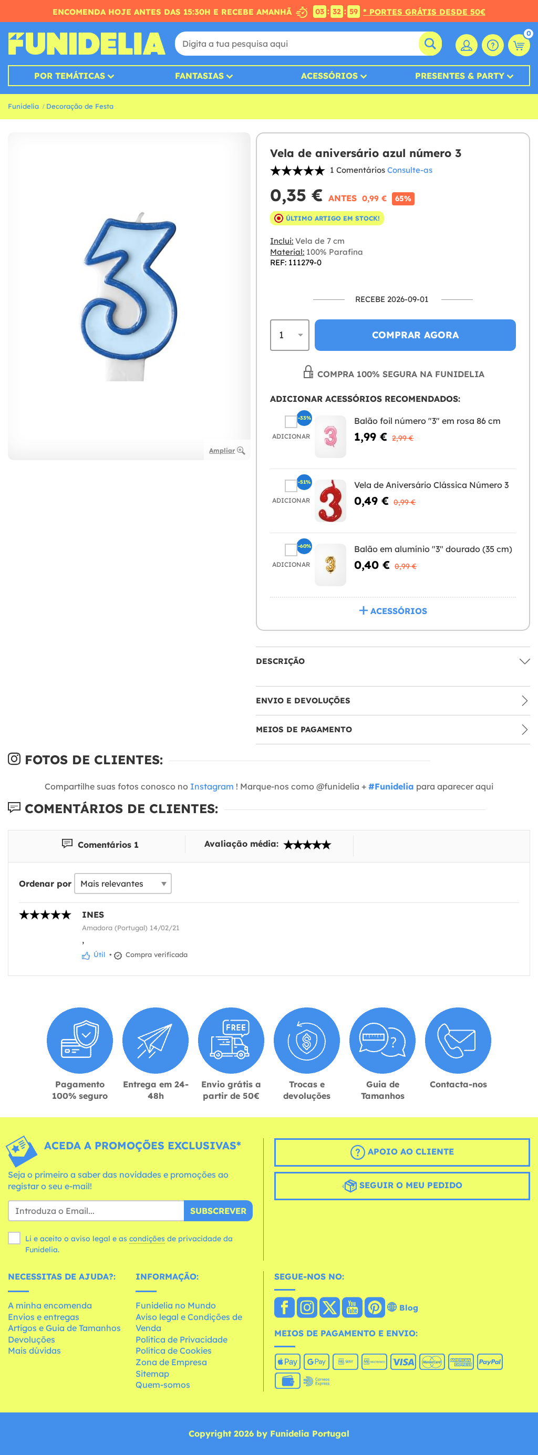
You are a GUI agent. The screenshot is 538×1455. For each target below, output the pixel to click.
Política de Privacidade (181, 1339)
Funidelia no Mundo (176, 1305)
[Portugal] (284, 1308)
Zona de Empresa (171, 1362)
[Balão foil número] (330, 436)
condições (147, 1238)
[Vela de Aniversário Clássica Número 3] (330, 501)
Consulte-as (409, 170)
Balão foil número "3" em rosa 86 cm (427, 420)
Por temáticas (69, 75)
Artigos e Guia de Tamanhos (64, 1328)
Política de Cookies (174, 1350)
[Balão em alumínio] (330, 565)
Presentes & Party (459, 75)
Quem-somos (163, 1384)
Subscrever (218, 1210)
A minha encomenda (50, 1305)
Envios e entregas (43, 1317)
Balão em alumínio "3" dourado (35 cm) (433, 549)
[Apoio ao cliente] (493, 45)
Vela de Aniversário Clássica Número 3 (431, 485)
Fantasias (199, 75)
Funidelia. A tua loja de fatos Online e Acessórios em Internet (86, 44)
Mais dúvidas (34, 1350)
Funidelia (23, 106)
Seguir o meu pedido (409, 1185)
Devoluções (31, 1339)
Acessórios (329, 75)
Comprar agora (415, 335)
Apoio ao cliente (409, 1151)
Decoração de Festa (79, 106)
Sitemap (152, 1373)
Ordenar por (45, 883)
